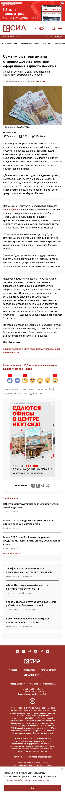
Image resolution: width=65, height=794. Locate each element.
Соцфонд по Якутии (32, 393)
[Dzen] (24, 136)
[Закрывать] (62, 769)
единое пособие (45, 389)
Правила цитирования (42, 733)
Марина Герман (12, 393)
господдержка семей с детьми (19, 389)
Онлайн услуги (32, 675)
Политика (10, 593)
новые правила (12, 209)
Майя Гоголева (39, 81)
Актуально (10, 576)
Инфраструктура (13, 610)
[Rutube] (42, 651)
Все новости (9, 44)
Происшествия (30, 44)
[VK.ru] (33, 485)
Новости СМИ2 (11, 553)
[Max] (48, 651)
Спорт (46, 44)
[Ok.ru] (38, 485)
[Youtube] (35, 651)
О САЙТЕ (13, 670)
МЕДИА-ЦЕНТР (48, 670)
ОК (32, 788)
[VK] (17, 651)
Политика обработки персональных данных (32, 757)
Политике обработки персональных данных (27, 780)
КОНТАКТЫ (29, 670)
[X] (47, 485)
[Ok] (23, 651)
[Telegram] (42, 485)
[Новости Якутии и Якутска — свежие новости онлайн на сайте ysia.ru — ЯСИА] (14, 28)
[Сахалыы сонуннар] (42, 28)
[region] (32, 780)
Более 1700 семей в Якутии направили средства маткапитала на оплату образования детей (31, 541)
